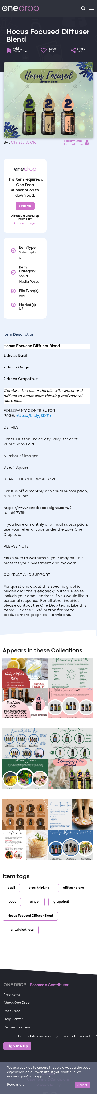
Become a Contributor (49, 985)
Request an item (17, 1027)
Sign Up (25, 205)
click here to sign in (25, 223)
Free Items (12, 994)
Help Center (13, 1019)
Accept (82, 1084)
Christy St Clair (25, 142)
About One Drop (17, 1002)
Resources (12, 1011)
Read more (15, 1084)
